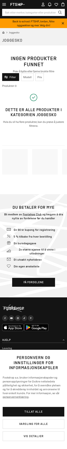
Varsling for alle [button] (33, 424)
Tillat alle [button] (33, 411)
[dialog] (33, 399)
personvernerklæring (16, 397)
